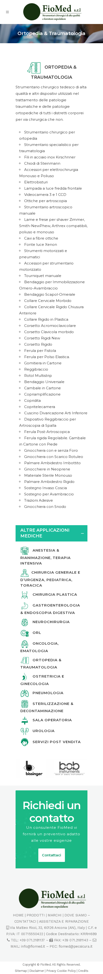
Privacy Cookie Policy (61, 971)
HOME (18, 915)
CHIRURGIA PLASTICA (53, 594)
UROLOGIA (42, 730)
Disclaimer (36, 971)
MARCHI (55, 915)
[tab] (51, 533)
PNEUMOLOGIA (46, 693)
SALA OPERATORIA (50, 720)
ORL (35, 632)
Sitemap (21, 971)
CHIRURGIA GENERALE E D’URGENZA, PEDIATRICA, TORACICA (50, 579)
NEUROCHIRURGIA (49, 621)
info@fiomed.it (33, 946)
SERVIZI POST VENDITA (55, 742)
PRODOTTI (36, 915)
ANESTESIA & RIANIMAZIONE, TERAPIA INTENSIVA (45, 556)
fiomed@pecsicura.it (75, 946)
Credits (83, 971)
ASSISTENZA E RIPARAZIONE (64, 921)
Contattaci (51, 855)
